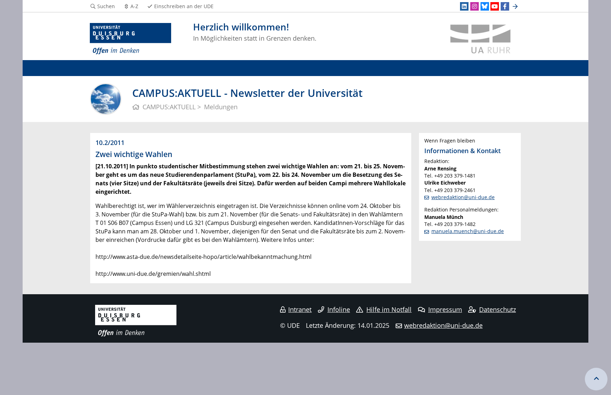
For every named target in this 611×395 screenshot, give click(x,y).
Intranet (300, 309)
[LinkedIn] (464, 6)
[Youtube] (494, 6)
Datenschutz (497, 309)
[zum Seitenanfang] (596, 379)
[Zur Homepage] (130, 39)
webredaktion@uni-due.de (463, 197)
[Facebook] (505, 6)
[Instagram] (474, 6)
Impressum (445, 309)
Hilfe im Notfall (389, 309)
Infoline (338, 309)
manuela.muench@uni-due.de (467, 231)
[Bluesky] (485, 6)
